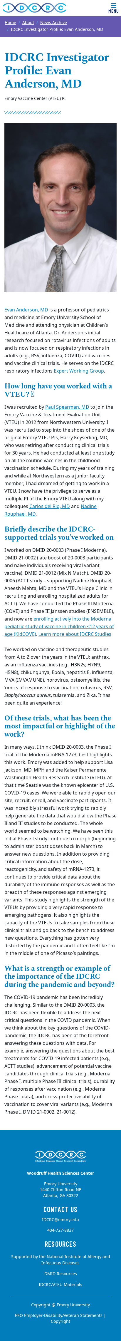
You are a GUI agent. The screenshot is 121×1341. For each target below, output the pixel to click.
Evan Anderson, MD (26, 310)
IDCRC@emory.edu (60, 1220)
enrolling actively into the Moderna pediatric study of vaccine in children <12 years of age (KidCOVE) (59, 627)
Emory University (73, 1305)
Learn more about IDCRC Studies (74, 634)
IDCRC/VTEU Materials (60, 1285)
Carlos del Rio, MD (49, 506)
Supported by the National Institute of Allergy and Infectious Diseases (60, 1260)
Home (10, 23)
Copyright (60, 1321)
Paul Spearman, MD (67, 407)
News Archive (53, 23)
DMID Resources (60, 1274)
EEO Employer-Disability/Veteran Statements (58, 1315)
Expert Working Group (79, 371)
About (28, 23)
